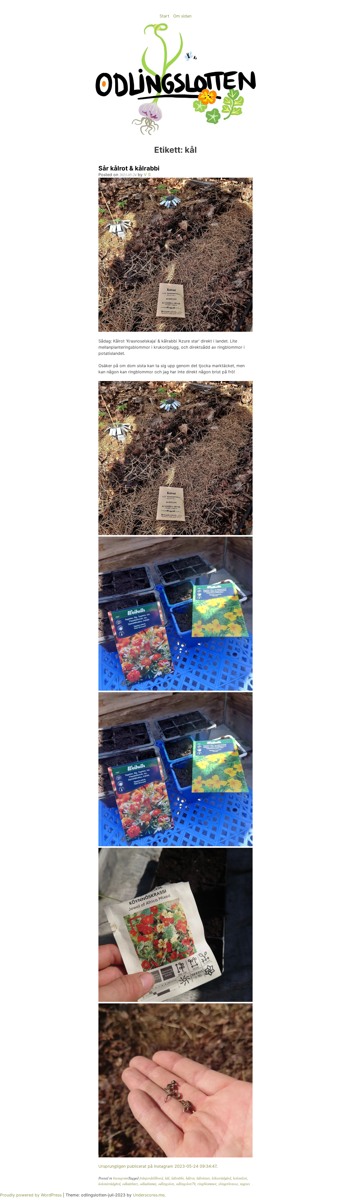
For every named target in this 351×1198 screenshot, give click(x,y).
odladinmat (148, 1183)
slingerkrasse (228, 1183)
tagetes (245, 1183)
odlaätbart (130, 1183)
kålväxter (203, 1178)
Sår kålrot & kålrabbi (129, 168)
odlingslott (166, 1183)
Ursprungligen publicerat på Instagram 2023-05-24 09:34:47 (157, 1166)
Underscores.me (148, 1194)
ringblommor (206, 1183)
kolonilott (240, 1178)
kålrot (190, 1178)
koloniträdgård (109, 1183)
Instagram (120, 1178)
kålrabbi (177, 1178)
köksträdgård (221, 1178)
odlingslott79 (185, 1183)
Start (164, 15)
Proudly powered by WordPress (31, 1194)
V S (147, 174)
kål (167, 1178)
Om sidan (182, 15)
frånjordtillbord (151, 1178)
